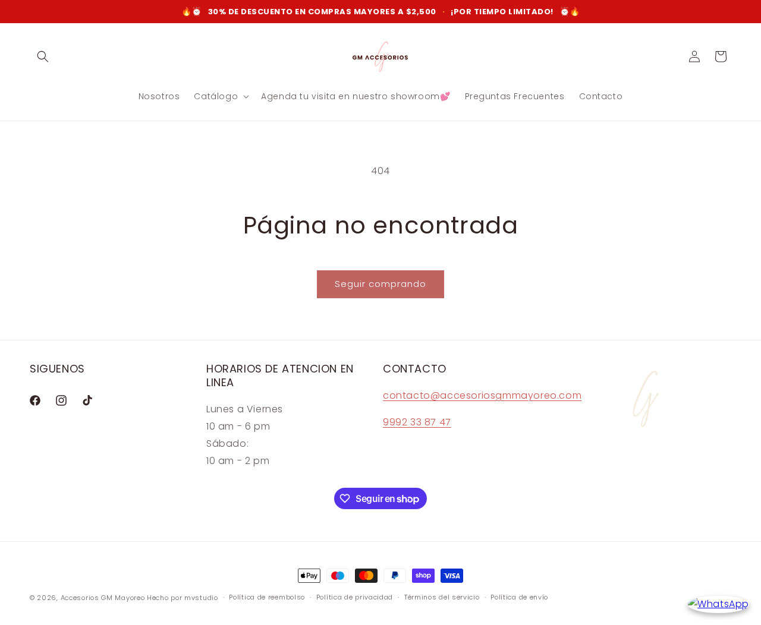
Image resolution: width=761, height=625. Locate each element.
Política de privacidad (354, 597)
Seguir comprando (380, 283)
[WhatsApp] (718, 604)
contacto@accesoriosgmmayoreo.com (482, 395)
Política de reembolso (267, 597)
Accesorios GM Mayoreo (103, 597)
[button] (43, 56)
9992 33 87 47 (417, 422)
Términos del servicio (442, 597)
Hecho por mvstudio (182, 597)
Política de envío (519, 597)
